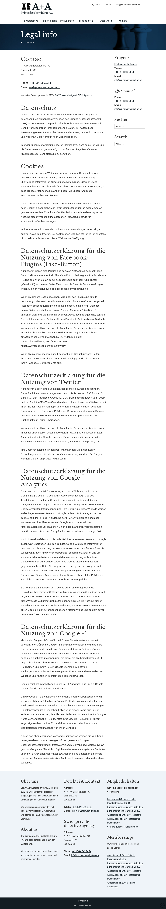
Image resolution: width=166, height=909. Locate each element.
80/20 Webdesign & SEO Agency (73, 95)
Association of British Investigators (124, 815)
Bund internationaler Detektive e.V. (124, 811)
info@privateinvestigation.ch (127, 5)
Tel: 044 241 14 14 (103, 5)
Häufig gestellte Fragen (125, 64)
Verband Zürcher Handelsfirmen (122, 827)
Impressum (83, 901)
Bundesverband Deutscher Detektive (125, 807)
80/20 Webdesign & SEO (83, 905)
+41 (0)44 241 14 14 (41, 82)
